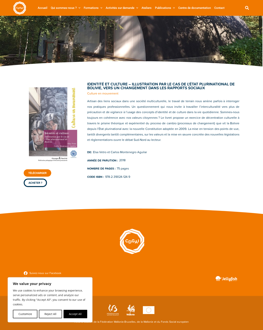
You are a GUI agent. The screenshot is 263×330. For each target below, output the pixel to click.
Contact (219, 8)
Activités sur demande (120, 8)
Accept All (75, 314)
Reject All (50, 314)
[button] (247, 8)
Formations (91, 8)
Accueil (42, 8)
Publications (163, 8)
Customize (25, 314)
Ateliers (147, 8)
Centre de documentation (194, 8)
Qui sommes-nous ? (64, 8)
